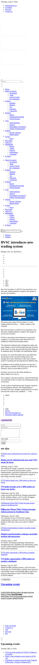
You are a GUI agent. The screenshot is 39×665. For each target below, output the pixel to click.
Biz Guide (8, 140)
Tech (7, 121)
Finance (8, 101)
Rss (6, 634)
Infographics (14, 152)
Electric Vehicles (15, 133)
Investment (13, 93)
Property (8, 113)
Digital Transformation (17, 129)
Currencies (13, 111)
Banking (12, 103)
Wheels (7, 131)
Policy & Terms (10, 626)
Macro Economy (11, 91)
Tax (11, 107)
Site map (8, 9)
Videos (12, 148)
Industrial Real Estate (17, 117)
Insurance (13, 109)
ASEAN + (9, 142)
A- (6, 281)
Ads (6, 630)
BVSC (7, 411)
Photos (12, 146)
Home (7, 89)
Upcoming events (10, 584)
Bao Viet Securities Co (13, 413)
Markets (12, 105)
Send (3, 443)
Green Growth (15, 97)
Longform (13, 154)
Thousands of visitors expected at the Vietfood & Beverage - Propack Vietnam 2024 (21, 661)
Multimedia (9, 144)
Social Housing (15, 119)
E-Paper (8, 156)
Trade (11, 95)
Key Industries (15, 99)
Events (7, 137)
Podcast (12, 150)
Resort (12, 115)
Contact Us (9, 628)
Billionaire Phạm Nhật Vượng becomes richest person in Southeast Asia (18, 510)
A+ (7, 285)
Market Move (14, 135)
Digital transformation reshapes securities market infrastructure (19, 535)
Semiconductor (15, 123)
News (12, 138)
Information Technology (18, 127)
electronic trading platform (14, 415)
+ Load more (6, 579)
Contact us (8, 11)
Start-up (12, 125)
